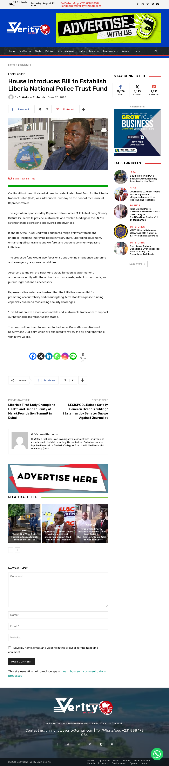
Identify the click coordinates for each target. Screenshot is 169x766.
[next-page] (17, 550)
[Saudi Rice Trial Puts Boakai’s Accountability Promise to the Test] (24, 523)
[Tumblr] (101, 744)
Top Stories (137, 227)
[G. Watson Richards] (11, 97)
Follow (137, 85)
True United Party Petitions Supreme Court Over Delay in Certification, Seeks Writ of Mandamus (92, 534)
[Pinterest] (90, 744)
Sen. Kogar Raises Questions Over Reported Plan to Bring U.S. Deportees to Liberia (145, 250)
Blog (57, 528)
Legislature (24, 64)
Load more (135, 263)
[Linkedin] (49, 352)
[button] (156, 51)
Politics (91, 525)
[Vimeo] (152, 4)
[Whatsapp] (57, 352)
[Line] (73, 352)
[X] (147, 4)
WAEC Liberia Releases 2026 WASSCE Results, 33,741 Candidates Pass (144, 233)
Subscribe (154, 85)
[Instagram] (142, 4)
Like (120, 85)
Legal (24, 531)
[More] (83, 109)
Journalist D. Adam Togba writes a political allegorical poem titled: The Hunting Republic (58, 535)
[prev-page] (10, 550)
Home (11, 64)
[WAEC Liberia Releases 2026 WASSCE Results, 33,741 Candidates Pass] (121, 231)
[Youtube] (157, 4)
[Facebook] (137, 4)
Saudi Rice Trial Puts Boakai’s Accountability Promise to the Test (24, 537)
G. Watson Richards (32, 97)
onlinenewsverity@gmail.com (69, 730)
